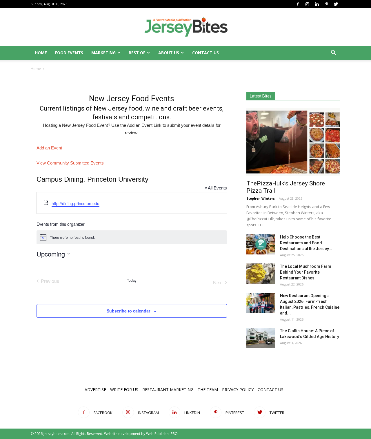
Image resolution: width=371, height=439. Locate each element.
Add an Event (49, 147)
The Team (208, 389)
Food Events (69, 52)
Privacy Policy (238, 389)
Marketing (103, 52)
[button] (333, 53)
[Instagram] (307, 4)
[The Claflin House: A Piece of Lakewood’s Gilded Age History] (260, 338)
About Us (168, 52)
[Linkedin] (316, 4)
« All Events (216, 187)
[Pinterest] (326, 4)
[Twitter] (336, 4)
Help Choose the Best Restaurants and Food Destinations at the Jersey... (306, 243)
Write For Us (124, 389)
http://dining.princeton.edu (75, 203)
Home (41, 52)
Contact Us (205, 52)
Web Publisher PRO (162, 433)
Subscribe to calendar (128, 311)
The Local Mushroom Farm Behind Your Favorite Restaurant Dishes (305, 272)
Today (132, 280)
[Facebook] (297, 4)
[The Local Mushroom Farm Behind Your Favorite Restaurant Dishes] (260, 273)
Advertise (95, 389)
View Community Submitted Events (70, 162)
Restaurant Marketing (168, 389)
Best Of (137, 52)
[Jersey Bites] (185, 27)
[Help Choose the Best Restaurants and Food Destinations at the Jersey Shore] (260, 244)
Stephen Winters (260, 198)
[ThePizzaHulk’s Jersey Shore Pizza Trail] (293, 142)
